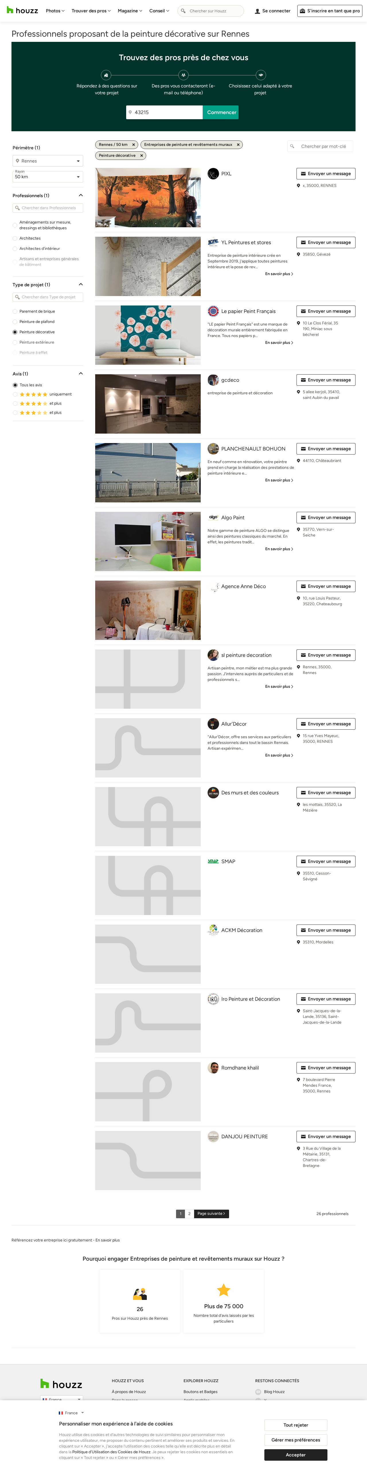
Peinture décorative (37, 332)
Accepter (296, 1455)
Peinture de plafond (36, 321)
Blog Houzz (274, 1391)
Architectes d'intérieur (39, 248)
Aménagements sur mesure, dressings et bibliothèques (45, 225)
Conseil (157, 10)
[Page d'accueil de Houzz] (61, 1383)
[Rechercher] (183, 11)
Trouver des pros (89, 10)
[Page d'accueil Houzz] (22, 9)
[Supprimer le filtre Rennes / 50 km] (133, 144)
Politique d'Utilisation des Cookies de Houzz (111, 1452)
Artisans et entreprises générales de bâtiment (49, 261)
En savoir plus (107, 1240)
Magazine (128, 10)
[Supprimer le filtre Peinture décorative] (141, 155)
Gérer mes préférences (296, 1440)
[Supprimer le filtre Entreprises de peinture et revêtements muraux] (238, 144)
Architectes (30, 238)
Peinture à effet (33, 352)
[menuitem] (55, 10)
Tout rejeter (296, 1425)
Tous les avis (31, 385)
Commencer (222, 112)
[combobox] (210, 11)
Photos (53, 10)
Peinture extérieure (36, 342)
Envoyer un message (329, 173)
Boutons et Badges (201, 1391)
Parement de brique (37, 311)
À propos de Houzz (129, 1391)
